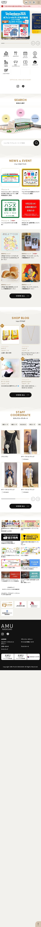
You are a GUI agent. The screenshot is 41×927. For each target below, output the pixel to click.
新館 (20, 112)
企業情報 (3, 639)
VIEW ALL (20, 296)
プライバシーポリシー (27, 639)
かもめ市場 (35, 118)
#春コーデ (14, 424)
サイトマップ (4, 649)
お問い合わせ (5, 646)
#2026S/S (23, 424)
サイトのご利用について (27, 642)
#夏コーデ (5, 424)
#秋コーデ (32, 424)
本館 (6, 118)
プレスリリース (25, 646)
